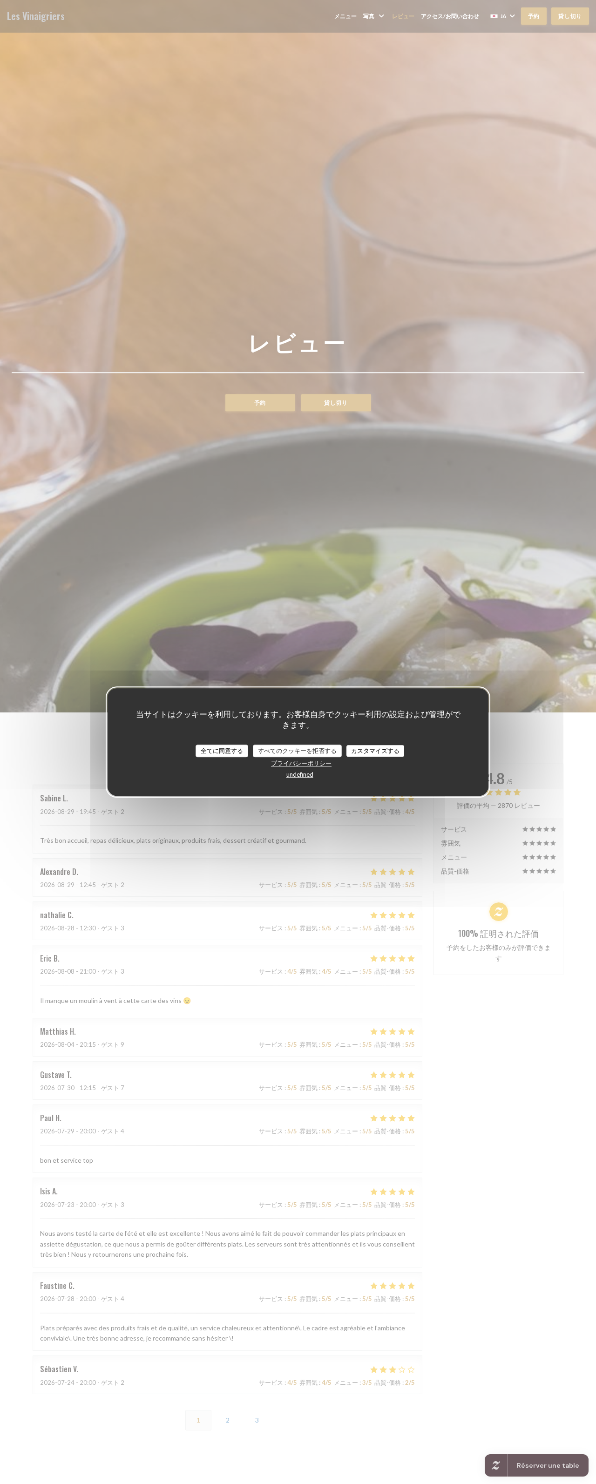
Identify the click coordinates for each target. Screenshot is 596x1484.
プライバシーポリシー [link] (301, 763)
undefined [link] (299, 774)
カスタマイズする (375, 750)
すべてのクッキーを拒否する (297, 750)
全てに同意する (222, 750)
